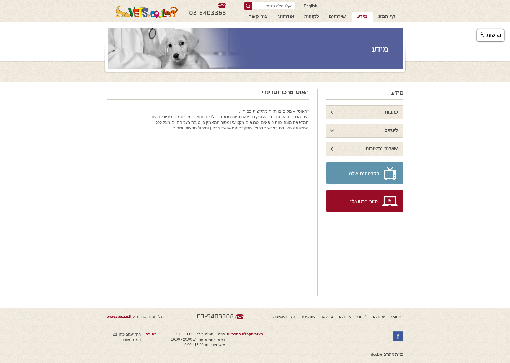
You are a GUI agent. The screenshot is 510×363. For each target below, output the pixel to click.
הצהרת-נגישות (284, 316)
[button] (490, 35)
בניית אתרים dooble (387, 354)
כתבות (391, 112)
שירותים (337, 17)
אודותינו (286, 17)
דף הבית (386, 17)
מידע (362, 17)
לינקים (391, 131)
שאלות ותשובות (382, 149)
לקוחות (311, 17)
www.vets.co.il (119, 317)
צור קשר (258, 17)
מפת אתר (308, 316)
